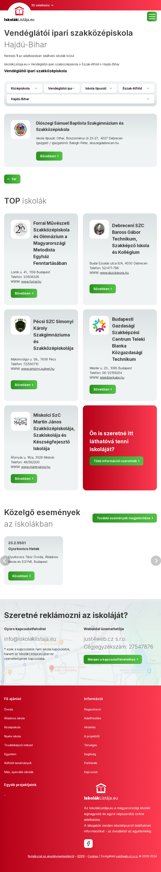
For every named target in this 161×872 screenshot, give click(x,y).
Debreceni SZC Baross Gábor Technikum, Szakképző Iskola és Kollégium (130, 239)
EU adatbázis (41, 5)
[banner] (19, 13)
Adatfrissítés (92, 718)
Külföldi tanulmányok (18, 763)
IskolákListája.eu (15, 64)
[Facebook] (88, 843)
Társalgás (90, 745)
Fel (14, 179)
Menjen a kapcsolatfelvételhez (111, 659)
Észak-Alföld (90, 64)
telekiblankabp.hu (112, 377)
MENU (152, 16)
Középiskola (12, 727)
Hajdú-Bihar (110, 64)
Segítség (90, 754)
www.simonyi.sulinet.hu (37, 369)
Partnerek (90, 763)
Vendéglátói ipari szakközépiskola (54, 64)
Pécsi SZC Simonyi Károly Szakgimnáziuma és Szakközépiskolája (53, 335)
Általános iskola (14, 718)
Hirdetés (90, 727)
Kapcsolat (91, 772)
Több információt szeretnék (115, 461)
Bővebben (48, 156)
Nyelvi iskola (12, 736)
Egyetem (10, 754)
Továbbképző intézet (18, 745)
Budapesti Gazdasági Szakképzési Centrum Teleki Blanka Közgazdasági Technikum (128, 339)
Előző (5, 561)
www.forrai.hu (31, 281)
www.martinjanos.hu (35, 467)
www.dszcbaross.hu (114, 273)
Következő (156, 561)
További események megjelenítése (123, 518)
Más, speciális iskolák (18, 772)
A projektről (92, 736)
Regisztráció (92, 709)
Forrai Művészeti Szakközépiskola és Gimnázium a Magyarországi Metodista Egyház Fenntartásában (51, 243)
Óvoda (8, 709)
